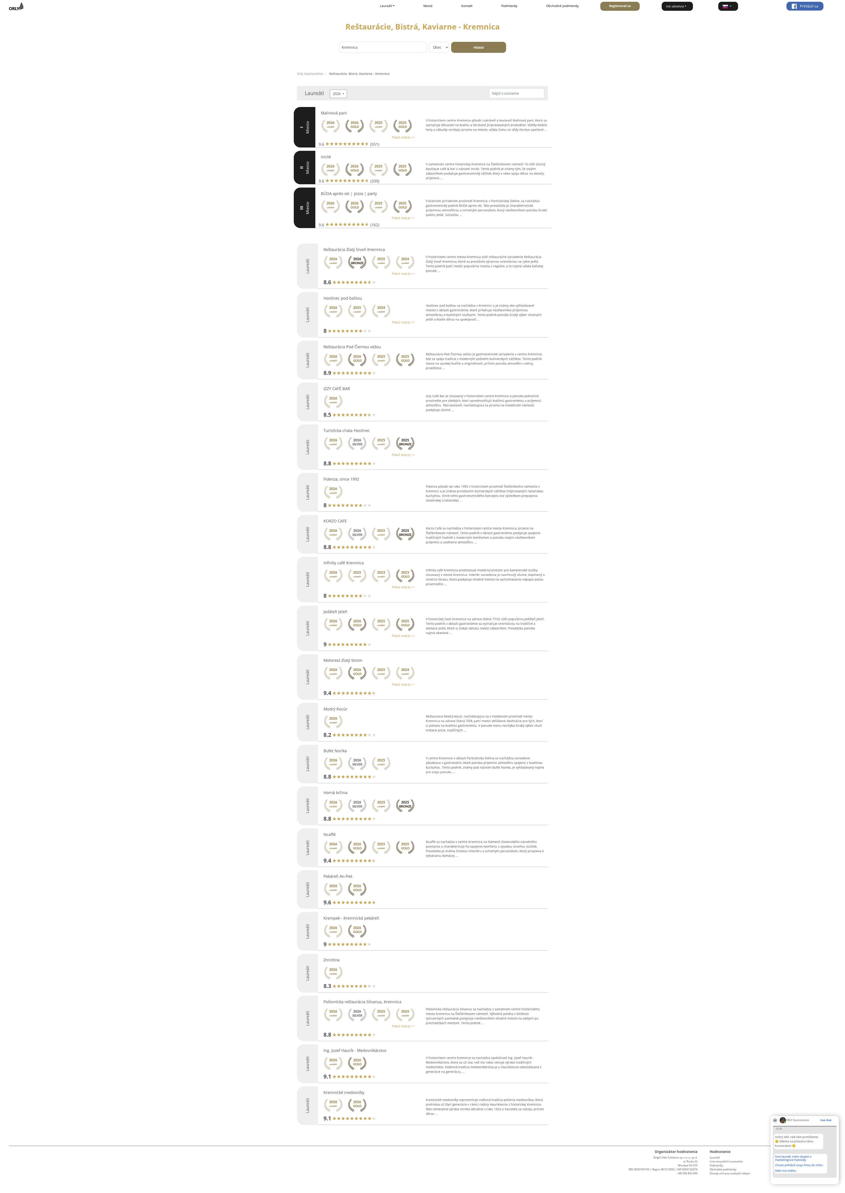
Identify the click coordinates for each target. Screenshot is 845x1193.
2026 (337, 93)
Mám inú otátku (785, 1171)
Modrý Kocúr (335, 709)
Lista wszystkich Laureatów (726, 1161)
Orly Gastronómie (310, 74)
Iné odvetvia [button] (675, 6)
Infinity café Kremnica (343, 562)
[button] (728, 6)
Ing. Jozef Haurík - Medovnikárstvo (354, 1050)
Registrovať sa (620, 6)
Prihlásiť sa (808, 6)
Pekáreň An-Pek (337, 876)
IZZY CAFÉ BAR (336, 388)
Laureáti (715, 1157)
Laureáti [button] (386, 6)
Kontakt (466, 6)
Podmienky (509, 6)
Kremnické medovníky (343, 1092)
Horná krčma (335, 792)
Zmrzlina (331, 960)
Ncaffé (329, 834)
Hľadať (479, 47)
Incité (326, 156)
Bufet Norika (335, 750)
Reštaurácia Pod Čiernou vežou (352, 346)
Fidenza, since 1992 (341, 479)
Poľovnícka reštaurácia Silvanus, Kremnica (362, 1001)
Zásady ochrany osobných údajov (730, 1173)
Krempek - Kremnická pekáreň (351, 918)
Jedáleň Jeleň (335, 611)
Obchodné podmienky (562, 6)
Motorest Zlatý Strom (342, 660)
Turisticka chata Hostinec (346, 430)
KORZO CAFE (335, 521)
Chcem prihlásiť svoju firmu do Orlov (799, 1165)
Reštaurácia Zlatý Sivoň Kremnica (354, 249)
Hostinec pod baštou (342, 298)
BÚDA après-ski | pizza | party (349, 193)
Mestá (427, 6)
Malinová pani (334, 113)
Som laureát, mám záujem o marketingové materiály (793, 1158)
